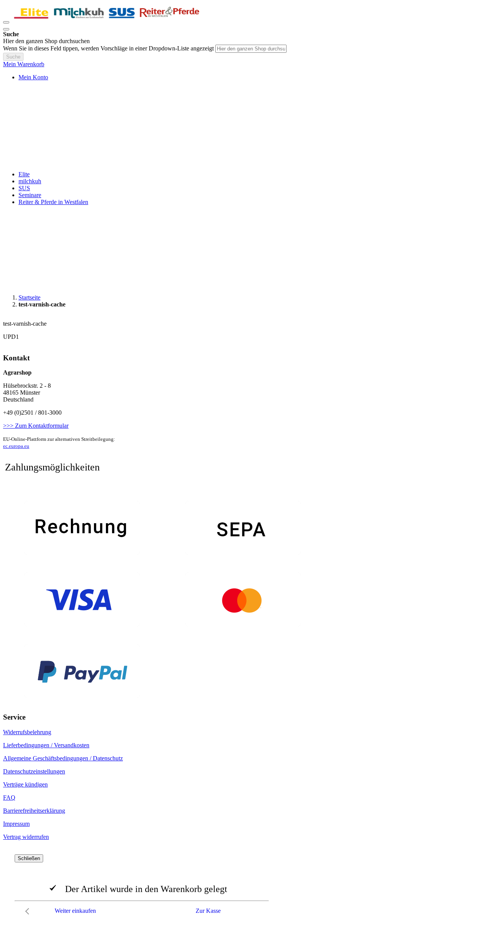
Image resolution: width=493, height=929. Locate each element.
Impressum (16, 823)
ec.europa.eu (16, 446)
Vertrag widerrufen (26, 837)
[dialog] (246, 886)
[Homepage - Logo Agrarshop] (107, 20)
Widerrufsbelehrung (27, 732)
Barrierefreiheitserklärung (34, 810)
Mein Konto (33, 77)
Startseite (29, 297)
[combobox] (251, 49)
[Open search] (6, 29)
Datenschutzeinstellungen (34, 771)
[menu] (246, 188)
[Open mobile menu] (6, 22)
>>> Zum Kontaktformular (36, 425)
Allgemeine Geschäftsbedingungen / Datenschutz (63, 758)
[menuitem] (24, 174)
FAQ (9, 797)
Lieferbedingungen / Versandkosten (46, 745)
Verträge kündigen (25, 784)
